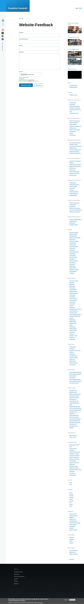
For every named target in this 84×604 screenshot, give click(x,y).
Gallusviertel (72, 248)
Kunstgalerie (72, 526)
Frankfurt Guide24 (17, 8)
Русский (71, 501)
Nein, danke (72, 599)
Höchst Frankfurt (73, 257)
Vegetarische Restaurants (75, 219)
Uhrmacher (72, 337)
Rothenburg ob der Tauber (75, 469)
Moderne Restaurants (74, 171)
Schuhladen (72, 332)
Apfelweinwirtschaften (74, 106)
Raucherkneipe (73, 175)
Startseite (21, 18)
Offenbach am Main (73, 269)
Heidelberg (72, 450)
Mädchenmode (72, 323)
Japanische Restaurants (75, 161)
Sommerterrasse (73, 186)
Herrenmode (72, 302)
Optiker (71, 325)
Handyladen (72, 296)
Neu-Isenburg (72, 262)
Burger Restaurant (73, 122)
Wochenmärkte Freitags (74, 379)
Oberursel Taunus (73, 466)
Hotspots (71, 528)
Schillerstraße (72, 361)
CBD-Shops (72, 287)
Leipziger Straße (73, 355)
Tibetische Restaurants (74, 208)
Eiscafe (71, 133)
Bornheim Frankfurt (73, 241)
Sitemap (16, 581)
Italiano (71, 499)
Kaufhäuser (72, 307)
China (70, 482)
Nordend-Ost (72, 266)
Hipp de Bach (72, 255)
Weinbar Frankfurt (73, 224)
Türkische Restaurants (74, 211)
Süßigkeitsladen (73, 195)
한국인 (71, 506)
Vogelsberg (72, 471)
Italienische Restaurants (75, 153)
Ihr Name (21, 32)
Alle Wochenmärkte (73, 382)
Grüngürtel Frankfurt (74, 251)
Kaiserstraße (72, 354)
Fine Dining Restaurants (75, 142)
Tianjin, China (72, 437)
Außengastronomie (73, 113)
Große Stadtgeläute (73, 415)
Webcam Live (72, 552)
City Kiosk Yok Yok (73, 401)
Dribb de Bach (72, 243)
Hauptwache (72, 253)
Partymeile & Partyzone (74, 522)
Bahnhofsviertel (73, 236)
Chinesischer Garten (74, 397)
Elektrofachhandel (73, 293)
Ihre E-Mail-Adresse (23, 39)
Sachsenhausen (73, 271)
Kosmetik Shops (73, 312)
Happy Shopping (73, 298)
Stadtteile (71, 517)
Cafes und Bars (73, 124)
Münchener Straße (73, 357)
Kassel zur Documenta (74, 452)
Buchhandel (72, 286)
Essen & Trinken (73, 513)
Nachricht (21, 52)
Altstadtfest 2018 (73, 390)
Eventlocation (72, 135)
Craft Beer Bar (72, 128)
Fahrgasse (71, 348)
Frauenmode (72, 295)
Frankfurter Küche (73, 144)
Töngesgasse (72, 364)
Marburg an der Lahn (74, 459)
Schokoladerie (72, 182)
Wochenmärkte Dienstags (75, 372)
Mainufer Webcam (73, 550)
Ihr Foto (21, 71)
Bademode (71, 284)
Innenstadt (71, 259)
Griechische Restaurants (75, 149)
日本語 (71, 504)
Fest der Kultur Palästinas (75, 410)
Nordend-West (72, 267)
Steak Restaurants (73, 191)
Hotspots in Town (73, 94)
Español (71, 495)
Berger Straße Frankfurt (74, 237)
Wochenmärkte (72, 524)
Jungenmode (72, 303)
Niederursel (72, 264)
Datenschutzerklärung (19, 576)
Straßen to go (72, 519)
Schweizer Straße (73, 362)
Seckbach (71, 273)
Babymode (71, 282)
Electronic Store (73, 291)
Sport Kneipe (72, 188)
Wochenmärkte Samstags (75, 381)
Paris (70, 484)
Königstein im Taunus (74, 455)
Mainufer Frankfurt (73, 260)
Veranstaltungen (73, 521)
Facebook (71, 537)
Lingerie (71, 318)
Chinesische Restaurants (75, 126)
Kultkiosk (71, 162)
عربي (70, 492)
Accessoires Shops (73, 280)
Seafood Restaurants (74, 184)
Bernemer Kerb (72, 392)
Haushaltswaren (73, 300)
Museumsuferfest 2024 (74, 420)
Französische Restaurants (75, 146)
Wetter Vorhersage (73, 554)
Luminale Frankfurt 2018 (75, 418)
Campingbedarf (73, 289)
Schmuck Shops (73, 330)
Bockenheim (72, 239)
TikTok (70, 541)
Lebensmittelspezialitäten (75, 164)
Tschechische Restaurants (75, 210)
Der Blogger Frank (18, 571)
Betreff (20, 45)
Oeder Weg (72, 359)
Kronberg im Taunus (74, 453)
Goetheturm (72, 250)
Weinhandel (72, 339)
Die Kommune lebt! (73, 417)
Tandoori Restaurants (74, 202)
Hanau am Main (73, 448)
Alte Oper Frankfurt (73, 232)
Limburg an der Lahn (74, 457)
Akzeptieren (66, 599)
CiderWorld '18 (72, 399)
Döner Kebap (72, 131)
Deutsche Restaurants (74, 129)
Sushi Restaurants (73, 193)
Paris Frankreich (73, 435)
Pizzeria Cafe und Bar (74, 173)
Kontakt (16, 578)
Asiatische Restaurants (74, 107)
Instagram (71, 539)
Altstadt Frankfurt (73, 234)
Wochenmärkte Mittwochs (75, 374)
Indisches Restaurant (74, 151)
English (71, 493)
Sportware (71, 333)
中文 (70, 502)
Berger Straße (72, 346)
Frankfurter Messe (73, 246)
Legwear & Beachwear (74, 316)
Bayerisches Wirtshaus (74, 120)
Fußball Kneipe (73, 148)
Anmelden (71, 559)
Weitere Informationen (38, 602)
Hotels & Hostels (73, 529)
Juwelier (71, 305)
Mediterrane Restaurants (75, 166)
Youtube (71, 542)
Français (71, 497)
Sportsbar (71, 189)
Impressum (16, 574)
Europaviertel (72, 244)
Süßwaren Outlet (73, 335)
